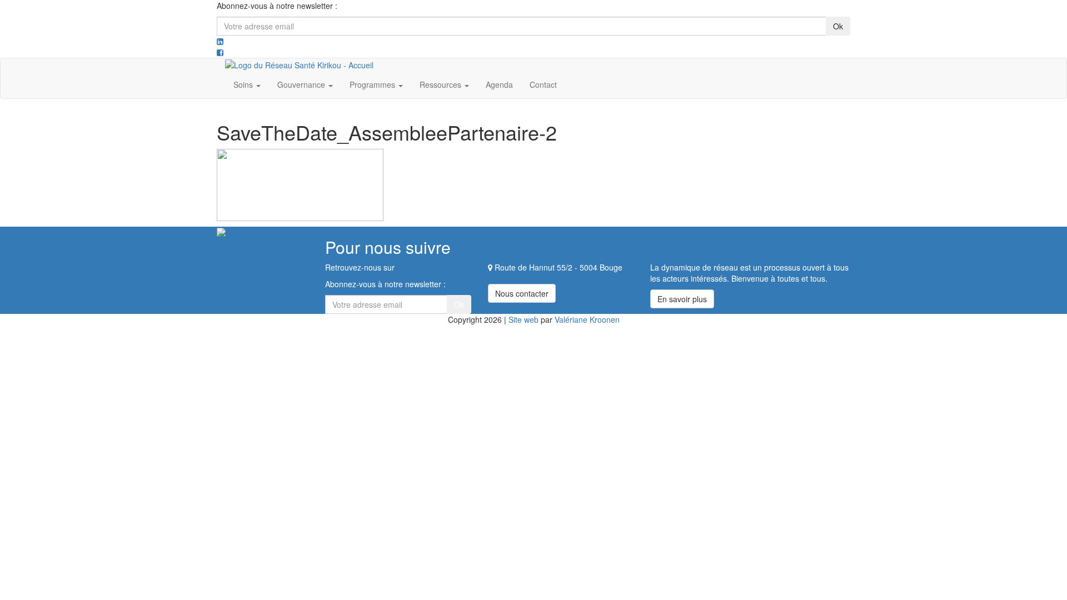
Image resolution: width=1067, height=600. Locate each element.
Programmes (373, 84)
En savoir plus (682, 298)
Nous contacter (522, 293)
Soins (244, 84)
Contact (543, 84)
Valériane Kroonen (587, 319)
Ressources (441, 84)
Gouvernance (302, 84)
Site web (523, 319)
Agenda (499, 84)
